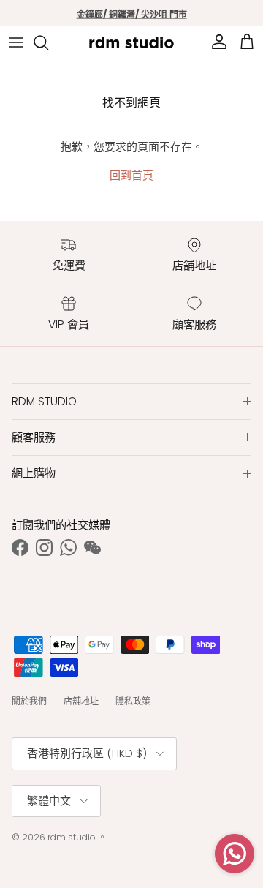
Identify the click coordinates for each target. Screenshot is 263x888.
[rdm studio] (131, 42)
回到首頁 (131, 175)
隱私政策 (132, 701)
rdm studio (71, 837)
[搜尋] (48, 42)
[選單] (16, 42)
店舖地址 (81, 701)
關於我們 (29, 701)
